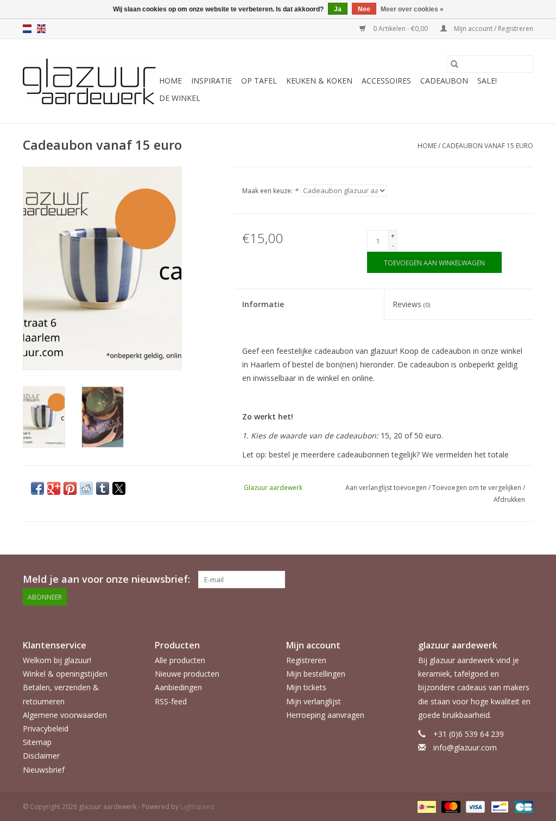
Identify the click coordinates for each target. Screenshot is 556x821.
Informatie (263, 304)
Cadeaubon (444, 80)
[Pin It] (70, 488)
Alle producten (180, 660)
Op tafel (259, 80)
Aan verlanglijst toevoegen (386, 487)
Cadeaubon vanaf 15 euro (487, 145)
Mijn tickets (306, 687)
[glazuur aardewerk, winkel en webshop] (89, 81)
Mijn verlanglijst (313, 701)
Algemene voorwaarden (65, 715)
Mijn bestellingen (315, 674)
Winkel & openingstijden (65, 674)
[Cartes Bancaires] (522, 806)
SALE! (487, 80)
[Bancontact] (498, 806)
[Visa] (474, 806)
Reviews (411, 304)
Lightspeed (197, 806)
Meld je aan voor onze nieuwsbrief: (106, 579)
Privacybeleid (45, 728)
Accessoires (386, 80)
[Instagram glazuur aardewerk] (524, 579)
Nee (364, 9)
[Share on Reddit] (86, 488)
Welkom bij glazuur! (57, 660)
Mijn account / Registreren (492, 28)
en (41, 28)
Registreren (306, 660)
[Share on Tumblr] (102, 488)
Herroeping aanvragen (325, 715)
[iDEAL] (426, 806)
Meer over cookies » (412, 9)
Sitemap (37, 742)
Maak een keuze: (270, 190)
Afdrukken (509, 499)
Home (170, 80)
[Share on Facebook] (37, 488)
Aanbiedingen (178, 687)
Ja (338, 9)
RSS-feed (171, 701)
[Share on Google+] (53, 488)
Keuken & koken (319, 80)
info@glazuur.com (465, 747)
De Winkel (179, 98)
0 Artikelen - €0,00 (400, 28)
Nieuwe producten (187, 674)
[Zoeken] (454, 64)
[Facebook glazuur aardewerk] (505, 579)
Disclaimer (41, 755)
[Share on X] (118, 488)
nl (27, 28)
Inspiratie (211, 80)
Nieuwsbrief (44, 770)
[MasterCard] (450, 806)
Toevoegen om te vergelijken (477, 487)
